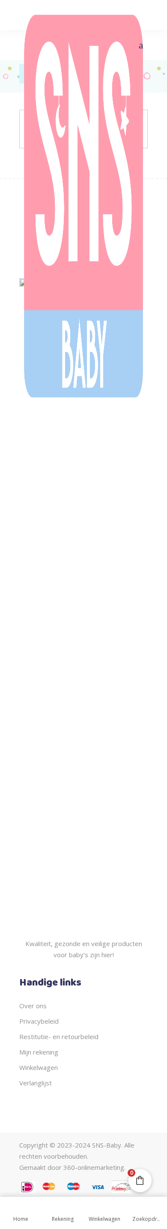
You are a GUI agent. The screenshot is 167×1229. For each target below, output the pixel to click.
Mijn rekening (38, 1052)
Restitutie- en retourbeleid (58, 1036)
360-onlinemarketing (93, 1167)
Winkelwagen (38, 1067)
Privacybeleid (39, 1021)
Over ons (33, 1005)
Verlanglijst (35, 1083)
